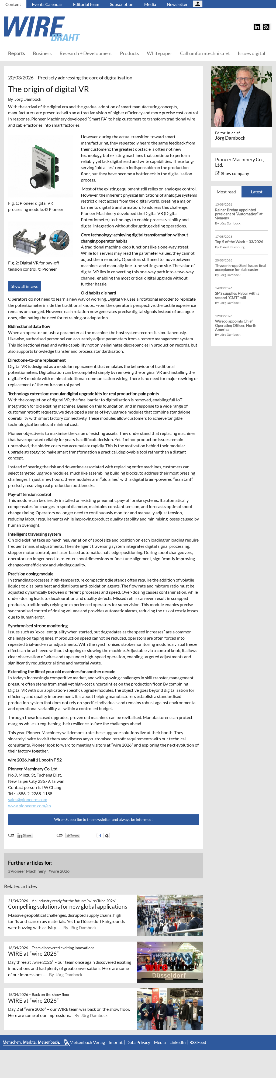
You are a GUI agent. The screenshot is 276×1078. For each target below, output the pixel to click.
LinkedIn (178, 1042)
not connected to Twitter (60, 835)
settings (106, 835)
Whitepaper (159, 53)
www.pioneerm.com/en (29, 805)
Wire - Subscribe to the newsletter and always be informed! (103, 819)
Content (13, 4)
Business (42, 53)
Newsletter (177, 4)
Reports (16, 53)
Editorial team (86, 4)
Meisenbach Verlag (87, 1042)
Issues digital (251, 53)
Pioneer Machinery (28, 871)
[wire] (71, 28)
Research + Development (86, 53)
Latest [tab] (257, 191)
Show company (235, 173)
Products (129, 53)
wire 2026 (60, 871)
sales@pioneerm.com (27, 799)
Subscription (121, 4)
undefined (11, 835)
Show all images (24, 286)
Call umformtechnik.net (205, 53)
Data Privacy (138, 1042)
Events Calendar (47, 4)
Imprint (116, 1042)
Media (150, 4)
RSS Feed (197, 1042)
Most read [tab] (226, 191)
